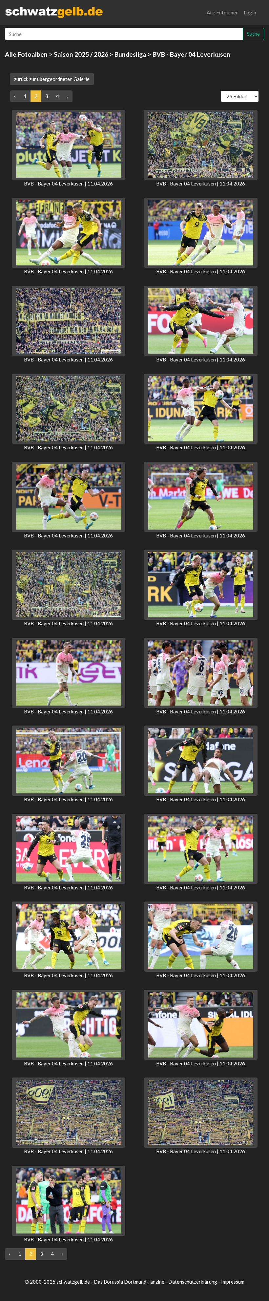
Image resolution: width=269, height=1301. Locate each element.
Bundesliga (130, 54)
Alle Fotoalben (222, 12)
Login (250, 12)
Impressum (232, 1282)
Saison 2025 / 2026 (81, 54)
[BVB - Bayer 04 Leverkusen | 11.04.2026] (68, 145)
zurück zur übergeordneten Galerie (52, 79)
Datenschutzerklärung (192, 1282)
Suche (253, 34)
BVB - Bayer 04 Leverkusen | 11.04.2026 (68, 183)
